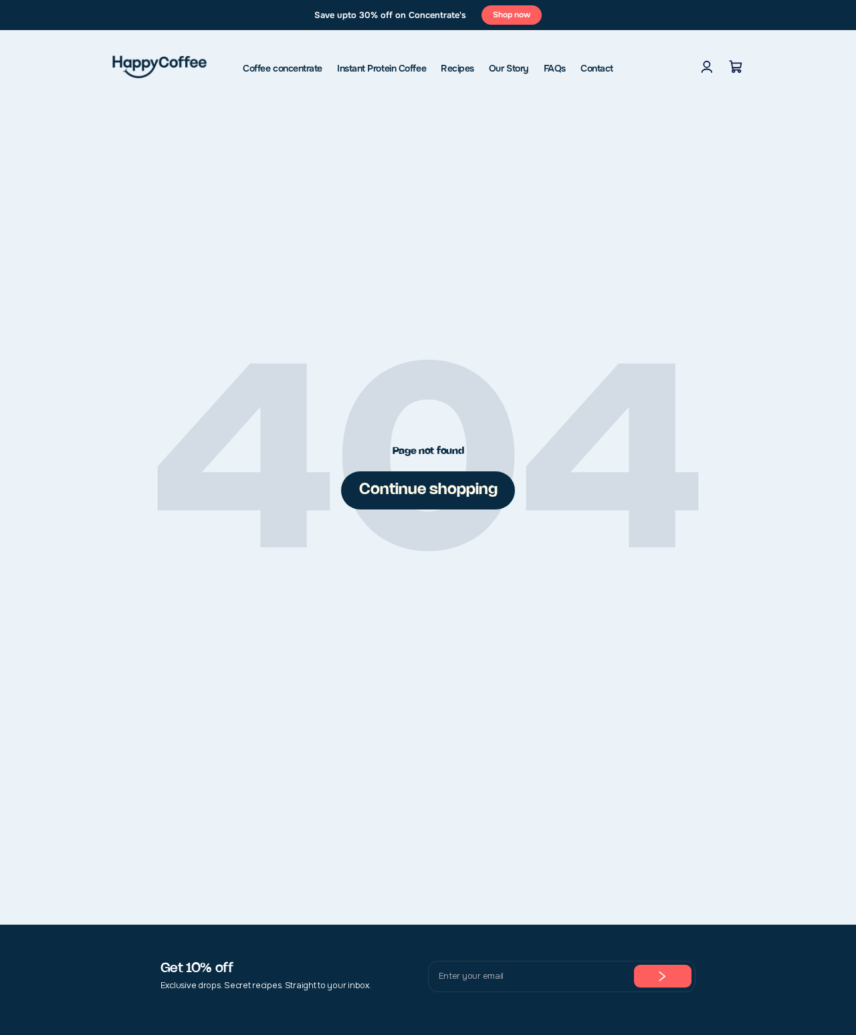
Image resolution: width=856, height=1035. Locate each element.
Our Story (509, 68)
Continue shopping (428, 490)
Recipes (457, 68)
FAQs (555, 68)
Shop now (511, 14)
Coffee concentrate (282, 68)
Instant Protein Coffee (381, 68)
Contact (596, 68)
